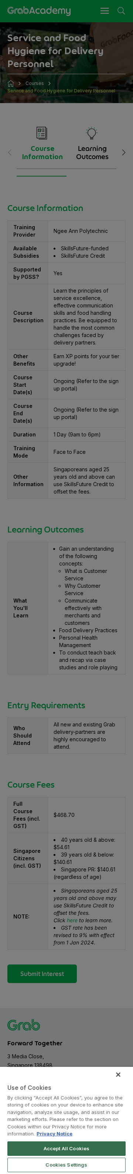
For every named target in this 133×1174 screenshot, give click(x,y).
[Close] (118, 1074)
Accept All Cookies (66, 1148)
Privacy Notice (54, 1134)
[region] (66, 1120)
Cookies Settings (66, 1165)
